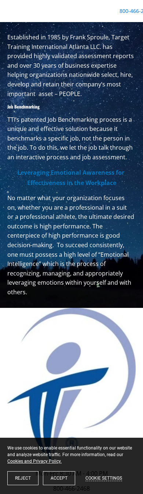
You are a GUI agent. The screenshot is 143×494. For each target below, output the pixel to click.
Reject (23, 478)
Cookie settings (103, 478)
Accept (59, 478)
